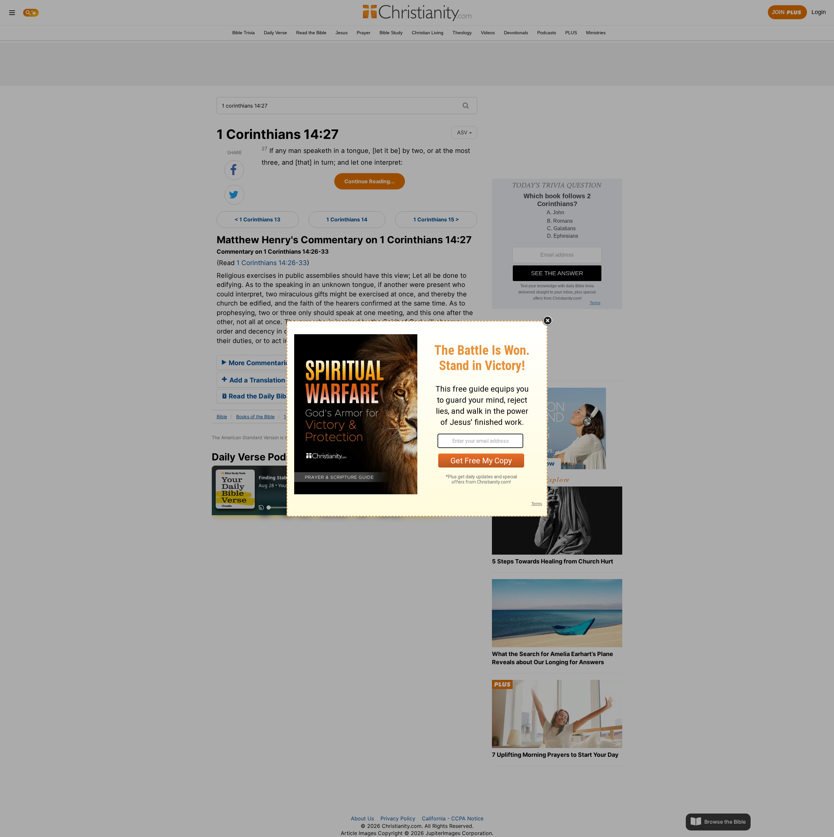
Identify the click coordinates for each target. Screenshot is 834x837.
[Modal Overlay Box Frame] (417, 418)
